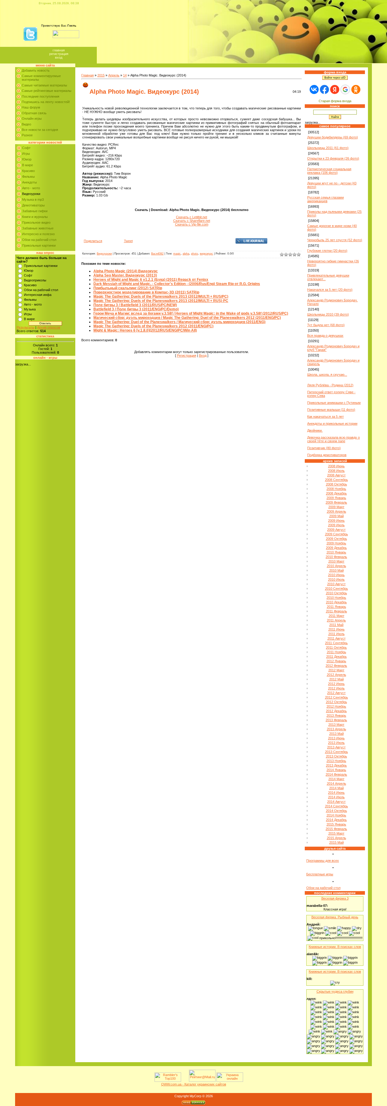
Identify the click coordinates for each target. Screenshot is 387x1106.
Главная (59, 50)
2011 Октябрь (336, 647)
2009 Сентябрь (336, 534)
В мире (27, 165)
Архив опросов (48, 327)
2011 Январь (336, 606)
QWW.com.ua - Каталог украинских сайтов (193, 1084)
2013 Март (336, 724)
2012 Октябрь (336, 702)
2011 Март (336, 616)
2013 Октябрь (336, 756)
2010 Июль (336, 579)
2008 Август (336, 475)
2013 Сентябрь (336, 752)
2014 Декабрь (336, 820)
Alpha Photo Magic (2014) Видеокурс (125, 271)
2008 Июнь (336, 466)
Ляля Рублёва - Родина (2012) (330, 385)
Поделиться (93, 241)
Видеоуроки (31, 194)
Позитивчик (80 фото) (324, 448)
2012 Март (336, 670)
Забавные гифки (34, 211)
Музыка (30, 309)
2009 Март (336, 507)
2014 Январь (336, 770)
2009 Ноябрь (336, 543)
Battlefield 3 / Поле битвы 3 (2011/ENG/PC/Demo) (136, 309)
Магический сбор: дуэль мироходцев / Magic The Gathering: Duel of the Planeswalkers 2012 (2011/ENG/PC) (187, 318)
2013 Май (336, 733)
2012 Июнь (336, 684)
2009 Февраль (336, 502)
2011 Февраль (336, 611)
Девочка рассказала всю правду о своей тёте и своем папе (333, 439)
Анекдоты (29, 182)
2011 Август (336, 638)
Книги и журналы (35, 217)
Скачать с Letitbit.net (191, 217)
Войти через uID (335, 77)
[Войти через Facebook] (324, 89)
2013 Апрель (336, 729)
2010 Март (336, 561)
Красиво (28, 171)
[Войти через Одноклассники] (355, 89)
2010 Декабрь (336, 602)
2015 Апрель (336, 838)
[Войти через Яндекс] (334, 89)
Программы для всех (322, 860)
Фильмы (28, 176)
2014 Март (336, 779)
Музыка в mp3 (33, 199)
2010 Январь (336, 552)
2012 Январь (336, 661)
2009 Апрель (336, 511)
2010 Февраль (336, 557)
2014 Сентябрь (336, 806)
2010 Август (336, 584)
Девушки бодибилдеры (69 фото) (332, 137)
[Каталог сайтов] (184, 1080)
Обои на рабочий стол (39, 240)
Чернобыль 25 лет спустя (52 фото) (334, 240)
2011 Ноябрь (336, 652)
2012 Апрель (336, 674)
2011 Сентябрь (336, 643)
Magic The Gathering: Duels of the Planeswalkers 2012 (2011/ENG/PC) (153, 326)
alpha (186, 253)
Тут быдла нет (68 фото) (326, 325)
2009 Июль (336, 525)
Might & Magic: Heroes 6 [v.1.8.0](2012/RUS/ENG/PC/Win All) (145, 330)
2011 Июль (336, 634)
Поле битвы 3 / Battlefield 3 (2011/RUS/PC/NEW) (135, 305)
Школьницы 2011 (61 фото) (328, 148)
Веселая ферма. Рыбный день (334, 917)
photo (194, 253)
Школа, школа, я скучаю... (327, 374)
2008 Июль (336, 470)
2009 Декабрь (336, 548)
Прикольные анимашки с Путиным (334, 402)
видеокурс (206, 253)
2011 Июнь (336, 629)
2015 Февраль (336, 829)
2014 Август (336, 801)
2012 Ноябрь (336, 706)
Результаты (25, 327)
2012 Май (336, 679)
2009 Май (336, 516)
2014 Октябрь (336, 810)
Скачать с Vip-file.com (191, 224)
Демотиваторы (33, 205)
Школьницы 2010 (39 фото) (328, 314)
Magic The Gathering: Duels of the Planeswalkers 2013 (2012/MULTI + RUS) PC (160, 301)
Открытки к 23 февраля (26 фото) (333, 158)
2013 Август (336, 747)
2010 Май (336, 570)
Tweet (128, 241)
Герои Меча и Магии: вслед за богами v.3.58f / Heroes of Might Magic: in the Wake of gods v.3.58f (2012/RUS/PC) (190, 313)
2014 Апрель (336, 783)
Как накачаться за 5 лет (325, 416)
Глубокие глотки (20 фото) (327, 250)
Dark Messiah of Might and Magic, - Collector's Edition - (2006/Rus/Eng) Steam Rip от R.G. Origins (176, 284)
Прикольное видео (36, 222)
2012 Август (336, 693)
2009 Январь (336, 498)
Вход (58, 57)
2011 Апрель (336, 620)
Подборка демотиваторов (326, 455)
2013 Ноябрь (336, 761)
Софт (26, 148)
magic (177, 253)
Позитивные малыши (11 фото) (331, 409)
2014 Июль (336, 797)
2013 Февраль (336, 720)
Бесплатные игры (319, 874)
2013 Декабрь (336, 765)
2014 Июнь (336, 792)
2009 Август (336, 529)
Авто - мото (31, 188)
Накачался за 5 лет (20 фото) (330, 289)
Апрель (113, 75)
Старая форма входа (335, 101)
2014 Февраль (336, 774)
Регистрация (58, 54)
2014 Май (336, 788)
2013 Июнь (336, 738)
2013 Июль (336, 742)
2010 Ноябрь (336, 597)
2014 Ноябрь (336, 815)
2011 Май (336, 625)
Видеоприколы (35, 280)
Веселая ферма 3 (335, 898)
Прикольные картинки (39, 245)
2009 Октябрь (336, 538)
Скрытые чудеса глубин (335, 991)
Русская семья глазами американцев (325, 199)
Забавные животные (38, 228)
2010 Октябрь (336, 593)
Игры (26, 153)
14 (125, 75)
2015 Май (336, 842)
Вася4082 (157, 253)
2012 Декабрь (336, 711)
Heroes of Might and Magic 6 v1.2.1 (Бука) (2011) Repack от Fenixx (150, 279)
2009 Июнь (336, 520)
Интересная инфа (37, 295)
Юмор (26, 159)
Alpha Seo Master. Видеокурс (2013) (125, 275)
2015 (101, 75)
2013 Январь (336, 715)
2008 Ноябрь (336, 489)
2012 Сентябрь (336, 697)
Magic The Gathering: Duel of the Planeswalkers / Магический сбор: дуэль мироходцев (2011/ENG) (179, 322)
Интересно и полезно (38, 234)
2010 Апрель (336, 566)
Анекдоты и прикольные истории (332, 423)
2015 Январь (336, 824)
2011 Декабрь (336, 656)
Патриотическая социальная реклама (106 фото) (329, 170)
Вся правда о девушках (325, 335)
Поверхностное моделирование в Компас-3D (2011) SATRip (146, 292)
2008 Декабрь (336, 493)
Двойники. (315, 430)
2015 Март (336, 833)
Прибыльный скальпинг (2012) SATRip (127, 288)
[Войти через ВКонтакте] (314, 89)
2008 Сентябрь (336, 480)
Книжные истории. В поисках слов (335, 947)
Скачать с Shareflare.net (191, 220)
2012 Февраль (336, 665)
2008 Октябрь (336, 484)
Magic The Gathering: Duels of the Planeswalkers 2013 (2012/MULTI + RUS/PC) (160, 296)
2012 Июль (336, 688)
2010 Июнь (336, 575)
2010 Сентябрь (336, 588)
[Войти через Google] (345, 89)
